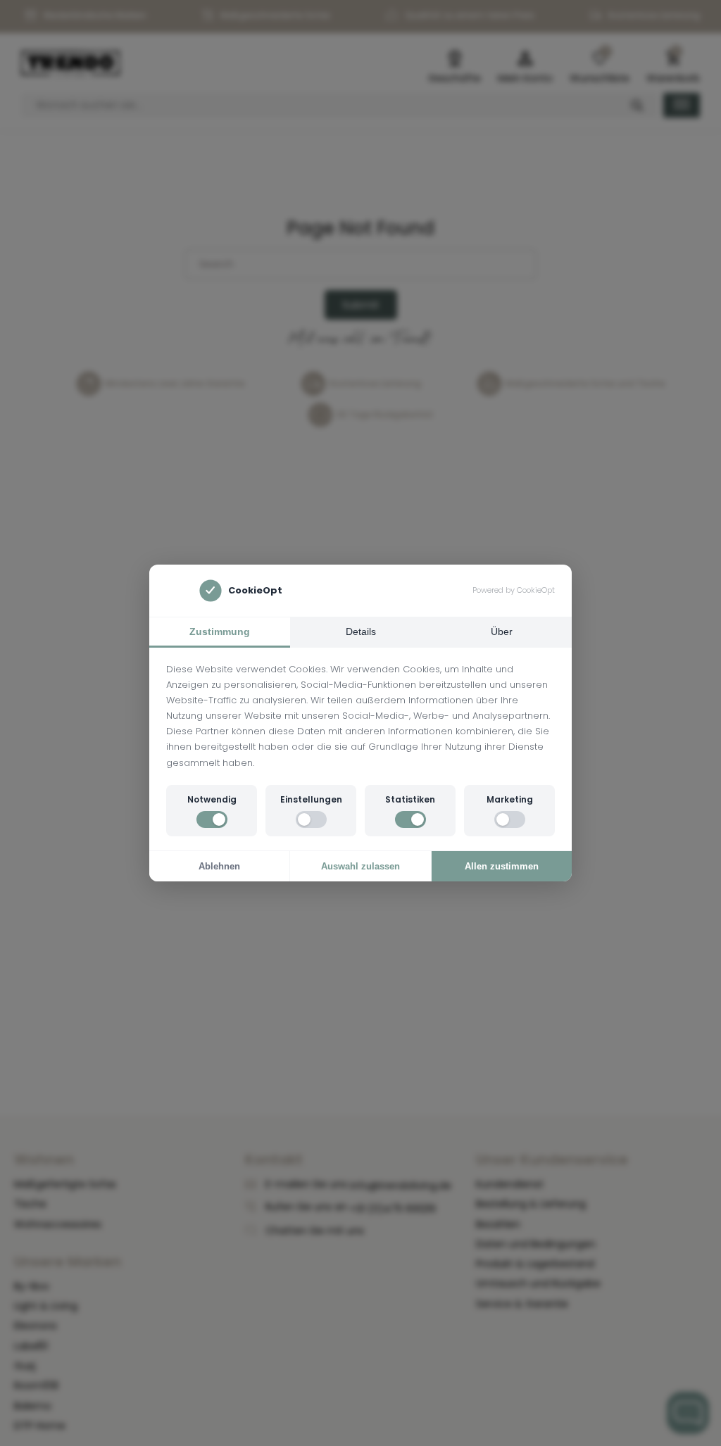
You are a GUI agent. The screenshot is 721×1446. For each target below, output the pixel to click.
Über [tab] (502, 631)
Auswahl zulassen (360, 866)
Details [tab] (361, 631)
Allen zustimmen (502, 866)
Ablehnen (219, 866)
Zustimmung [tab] (219, 631)
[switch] (211, 819)
